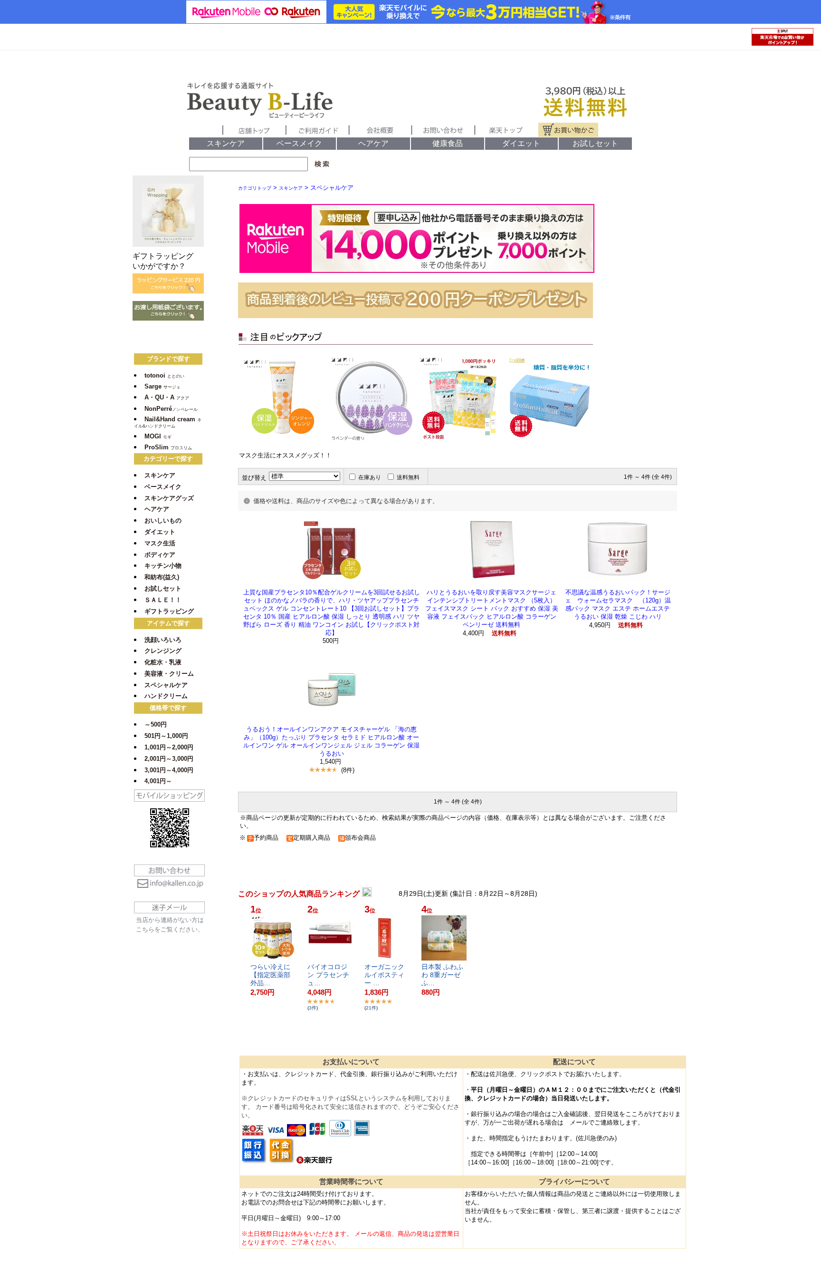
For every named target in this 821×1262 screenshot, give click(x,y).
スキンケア (291, 188)
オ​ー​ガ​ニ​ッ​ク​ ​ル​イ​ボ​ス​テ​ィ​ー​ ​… (385, 975)
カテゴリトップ (254, 188)
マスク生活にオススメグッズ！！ (285, 455)
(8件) (347, 770)
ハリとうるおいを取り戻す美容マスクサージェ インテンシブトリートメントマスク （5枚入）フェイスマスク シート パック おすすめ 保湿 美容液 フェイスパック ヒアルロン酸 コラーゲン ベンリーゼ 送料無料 (491, 608)
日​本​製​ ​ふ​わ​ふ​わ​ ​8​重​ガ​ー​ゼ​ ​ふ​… (442, 975)
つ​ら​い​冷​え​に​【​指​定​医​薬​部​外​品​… (270, 975)
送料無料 (408, 477)
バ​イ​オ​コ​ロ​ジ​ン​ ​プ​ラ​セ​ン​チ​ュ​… (328, 975)
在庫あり (369, 477)
